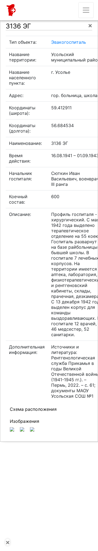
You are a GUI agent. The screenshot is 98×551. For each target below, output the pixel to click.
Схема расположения (33, 409)
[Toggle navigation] (86, 10)
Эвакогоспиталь (68, 42)
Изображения (24, 421)
